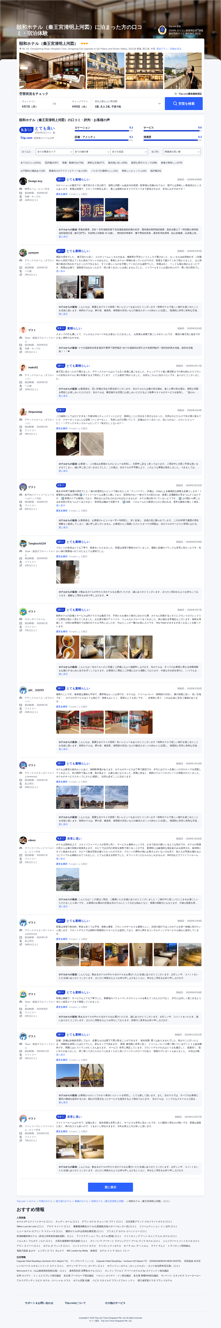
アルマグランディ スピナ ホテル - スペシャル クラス (44, 1280)
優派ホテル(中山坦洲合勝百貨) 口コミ (85, 1231)
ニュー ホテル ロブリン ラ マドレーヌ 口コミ (40, 1231)
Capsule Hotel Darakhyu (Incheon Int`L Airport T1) (42, 1261)
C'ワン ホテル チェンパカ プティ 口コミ (102, 1221)
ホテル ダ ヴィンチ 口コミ (56, 1245)
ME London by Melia (77, 1250)
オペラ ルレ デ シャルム (136, 1245)
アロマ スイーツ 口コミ (59, 1226)
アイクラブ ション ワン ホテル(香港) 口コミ (99, 1236)
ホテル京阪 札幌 (81, 1280)
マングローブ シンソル (82, 1261)
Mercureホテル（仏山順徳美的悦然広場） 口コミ (42, 1270)
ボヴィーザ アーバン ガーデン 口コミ (85, 1266)
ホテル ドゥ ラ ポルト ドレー (115, 1250)
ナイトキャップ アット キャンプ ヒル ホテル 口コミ (150, 1236)
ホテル (32, 1201)
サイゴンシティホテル (110, 1245)
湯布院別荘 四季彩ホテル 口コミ (85, 1270)
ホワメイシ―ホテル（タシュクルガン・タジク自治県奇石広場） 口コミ (143, 1266)
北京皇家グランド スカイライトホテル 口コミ (149, 1221)
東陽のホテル (81, 1201)
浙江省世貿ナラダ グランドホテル (155, 1280)
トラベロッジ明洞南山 (179, 1245)
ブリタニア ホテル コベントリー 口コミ (127, 1231)
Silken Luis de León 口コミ (30, 1226)
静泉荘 (93, 1250)
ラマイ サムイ (158, 1245)
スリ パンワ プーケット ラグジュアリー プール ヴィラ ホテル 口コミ (125, 1241)
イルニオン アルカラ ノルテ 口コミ (35, 1241)
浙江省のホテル (64, 1201)
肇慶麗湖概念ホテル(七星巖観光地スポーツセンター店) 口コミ (105, 1226)
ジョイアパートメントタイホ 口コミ (181, 1241)
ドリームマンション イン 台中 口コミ (158, 1226)
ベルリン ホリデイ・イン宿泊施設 (113, 1275)
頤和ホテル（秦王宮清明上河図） (109, 1201)
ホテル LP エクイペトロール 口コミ (35, 1221)
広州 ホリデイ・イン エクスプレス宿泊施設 (39, 1275)
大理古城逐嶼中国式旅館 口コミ (71, 1241)
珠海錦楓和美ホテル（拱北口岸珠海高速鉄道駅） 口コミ (45, 1236)
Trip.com (21, 1201)
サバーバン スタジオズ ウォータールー (181, 1275)
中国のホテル (45, 1201)
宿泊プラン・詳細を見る (168, 48)
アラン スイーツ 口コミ (29, 1245)
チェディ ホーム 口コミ (68, 1221)
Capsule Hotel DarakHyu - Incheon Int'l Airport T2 (121, 1261)
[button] (199, 5)
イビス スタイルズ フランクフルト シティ (113, 1280)
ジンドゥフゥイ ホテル (84, 1245)
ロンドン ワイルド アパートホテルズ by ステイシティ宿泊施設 (137, 1270)
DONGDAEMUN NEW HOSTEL (165, 1261)
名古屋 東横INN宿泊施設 (145, 1275)
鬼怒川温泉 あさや (26, 1250)
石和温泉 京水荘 (192, 1261)
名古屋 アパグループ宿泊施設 (79, 1275)
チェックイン (29, 101)
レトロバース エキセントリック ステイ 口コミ (40, 1266)
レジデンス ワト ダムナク (51, 1250)
